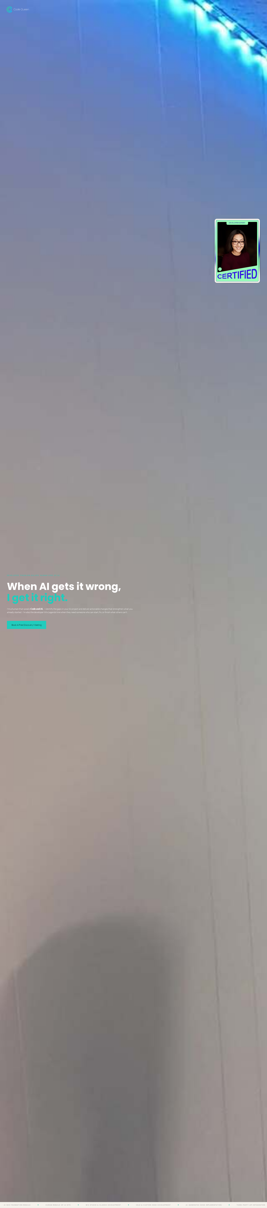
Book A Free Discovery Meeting (27, 625)
